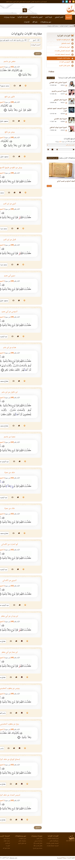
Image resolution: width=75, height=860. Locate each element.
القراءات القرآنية (23, 17)
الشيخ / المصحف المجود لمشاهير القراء (57, 109)
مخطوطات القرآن (22, 841)
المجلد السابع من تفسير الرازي (66, 181)
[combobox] (34, 40)
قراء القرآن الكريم (22, 843)
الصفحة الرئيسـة (43, 2)
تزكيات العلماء (9, 2)
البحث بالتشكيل (65, 43)
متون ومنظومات (22, 839)
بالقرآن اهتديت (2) (38, 846)
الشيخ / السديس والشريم (59, 91)
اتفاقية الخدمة (71, 858)
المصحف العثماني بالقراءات (62, 51)
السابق (37, 53)
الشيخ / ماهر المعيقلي (60, 100)
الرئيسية (68, 17)
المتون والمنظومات (36, 17)
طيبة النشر (48, 17)
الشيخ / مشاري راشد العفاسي (58, 82)
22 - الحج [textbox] (36, 40)
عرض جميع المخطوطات (52, 158)
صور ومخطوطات (45, 22)
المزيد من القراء (50, 78)
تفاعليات (27, 22)
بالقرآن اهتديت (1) (38, 843)
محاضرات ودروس (38, 841)
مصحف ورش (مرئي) (37, 848)
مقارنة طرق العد (6, 848)
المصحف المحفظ (26, 2)
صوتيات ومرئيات (9, 17)
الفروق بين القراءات (64, 62)
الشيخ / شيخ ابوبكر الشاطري (58, 127)
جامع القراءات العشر (54, 841)
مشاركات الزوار (7, 839)
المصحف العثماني (34, 2)
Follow (51, 72)
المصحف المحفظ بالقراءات (62, 54)
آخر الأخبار (7, 843)
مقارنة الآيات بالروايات (63, 58)
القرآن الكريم (39, 839)
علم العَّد (35, 22)
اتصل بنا (8, 846)
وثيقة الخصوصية (61, 858)
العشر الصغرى (59, 17)
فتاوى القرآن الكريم (17, 2)
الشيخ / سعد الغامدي (60, 119)
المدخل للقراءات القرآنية (63, 40)
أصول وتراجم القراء (64, 47)
